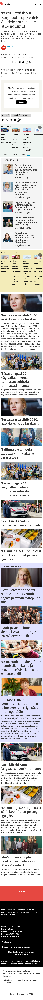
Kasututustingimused (26, 971)
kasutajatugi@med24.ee (11, 931)
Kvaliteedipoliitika (26, 973)
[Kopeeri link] (26, 62)
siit (28, 154)
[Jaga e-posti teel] (23, 62)
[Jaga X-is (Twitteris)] (16, 62)
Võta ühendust (9, 971)
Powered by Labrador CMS (21, 994)
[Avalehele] (15, 3)
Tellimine (6, 942)
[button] (3, 127)
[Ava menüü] (40, 3)
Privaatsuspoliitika (11, 973)
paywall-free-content (21, 115)
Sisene (21, 102)
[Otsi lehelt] (34, 3)
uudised (5, 115)
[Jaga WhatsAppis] (30, 62)
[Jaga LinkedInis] (19, 62)
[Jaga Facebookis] (12, 62)
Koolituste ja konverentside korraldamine (21, 953)
